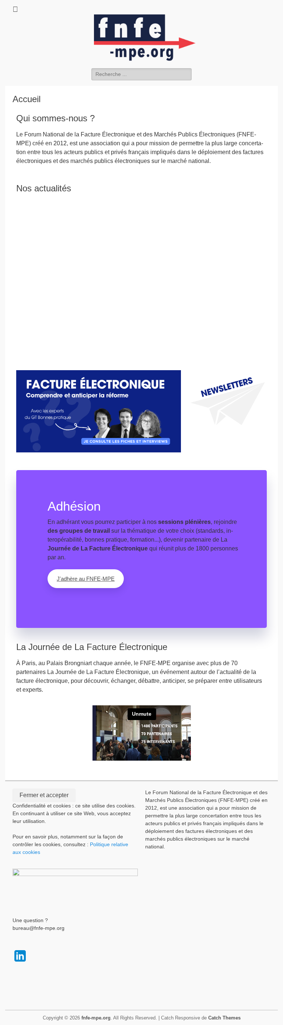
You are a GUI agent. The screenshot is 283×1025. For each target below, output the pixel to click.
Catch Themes (224, 1018)
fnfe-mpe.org (96, 1018)
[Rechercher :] (141, 74)
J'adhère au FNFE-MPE (86, 579)
